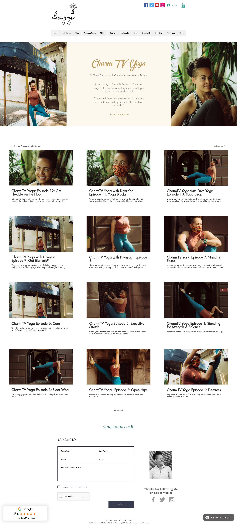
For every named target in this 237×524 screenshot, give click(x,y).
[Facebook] (146, 5)
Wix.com (145, 523)
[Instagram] (162, 5)
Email (130, 520)
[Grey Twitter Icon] (162, 499)
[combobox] (220, 146)
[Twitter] (151, 5)
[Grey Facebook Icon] (153, 499)
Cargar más (119, 410)
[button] (183, 5)
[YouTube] (157, 5)
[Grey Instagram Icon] (171, 499)
